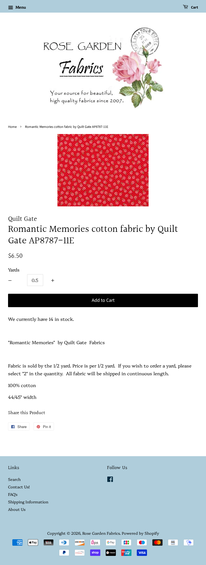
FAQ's (12, 494)
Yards (14, 269)
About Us (16, 509)
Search (14, 479)
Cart (194, 7)
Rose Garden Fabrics (101, 533)
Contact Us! (19, 486)
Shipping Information (28, 501)
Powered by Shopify (140, 533)
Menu (20, 7)
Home (12, 126)
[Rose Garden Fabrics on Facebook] (110, 480)
